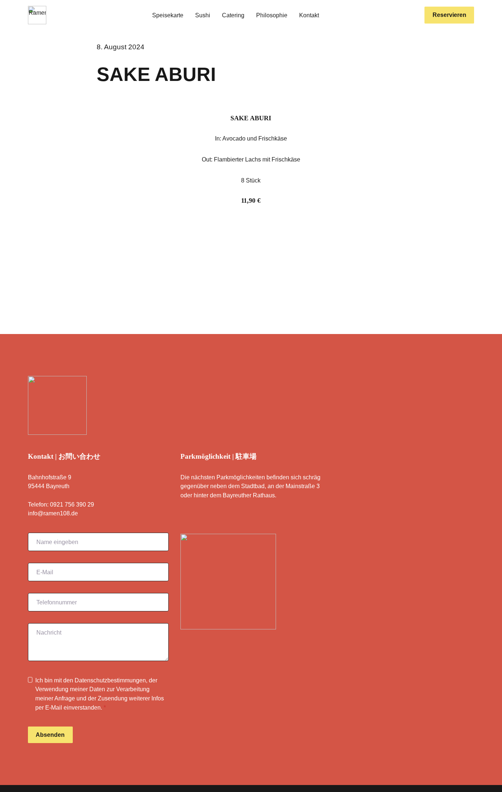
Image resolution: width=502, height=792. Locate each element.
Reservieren (449, 15)
